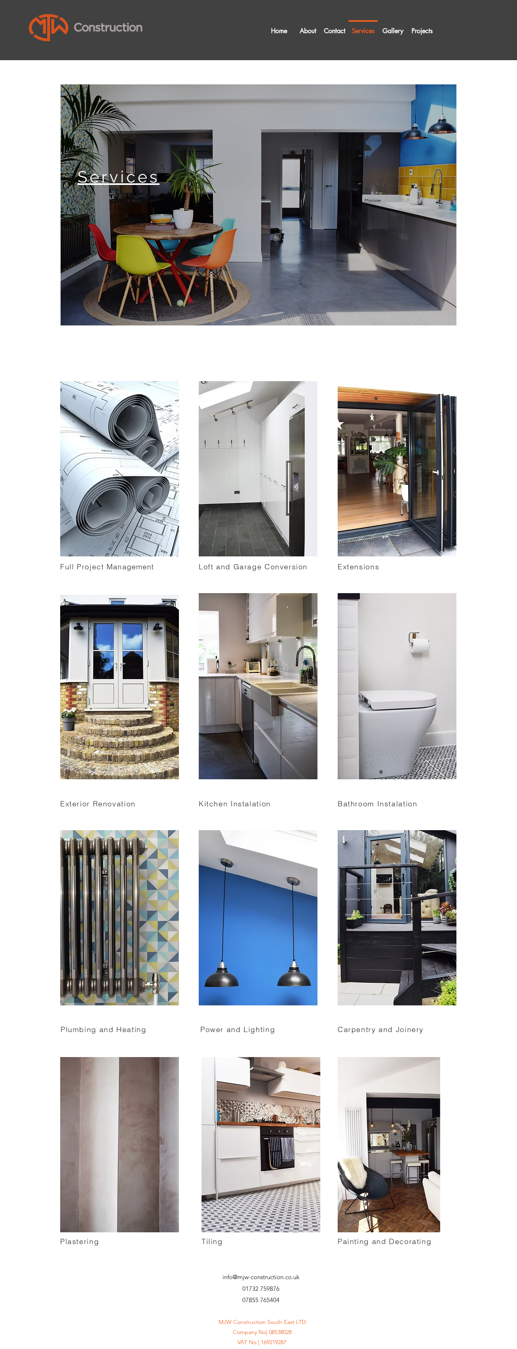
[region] (258, 204)
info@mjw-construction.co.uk (261, 1277)
